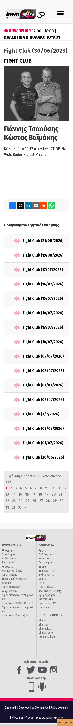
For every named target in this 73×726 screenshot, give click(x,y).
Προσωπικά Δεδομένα (14, 579)
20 (54, 494)
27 (41, 501)
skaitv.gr (43, 624)
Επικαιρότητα (46, 570)
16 (27, 494)
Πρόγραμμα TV (47, 603)
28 (48, 501)
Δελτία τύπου (9, 558)
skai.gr (42, 620)
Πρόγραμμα (9, 550)
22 (7, 501)
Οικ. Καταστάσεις (12, 570)
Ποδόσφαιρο (46, 554)
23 (14, 501)
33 (19, 507)
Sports (43, 566)
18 (40, 494)
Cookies (7, 583)
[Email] (36, 205)
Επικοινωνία (9, 562)
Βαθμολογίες (46, 574)
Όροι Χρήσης (9, 574)
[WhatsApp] (51, 205)
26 (34, 501)
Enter (42, 583)
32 (13, 507)
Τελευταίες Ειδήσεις (50, 591)
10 (52, 488)
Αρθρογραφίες (47, 595)
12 (65, 488)
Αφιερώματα (46, 599)
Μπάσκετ (44, 558)
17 (33, 494)
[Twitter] (21, 205)
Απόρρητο (65, 722)
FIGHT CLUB (18, 61)
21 (60, 494)
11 (58, 488)
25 (27, 501)
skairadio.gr (46, 628)
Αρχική (42, 550)
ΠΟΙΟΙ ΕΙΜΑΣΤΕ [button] (11, 544)
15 (20, 494)
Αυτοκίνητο (45, 562)
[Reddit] (44, 205)
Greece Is (7, 566)
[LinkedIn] (28, 205)
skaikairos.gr (46, 632)
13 (7, 494)
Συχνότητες (8, 554)
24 (21, 501)
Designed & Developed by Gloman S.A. (26, 707)
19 (47, 494)
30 (62, 501)
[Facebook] (13, 205)
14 (14, 494)
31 (7, 507)
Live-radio (44, 607)
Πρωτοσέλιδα (46, 587)
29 (55, 501)
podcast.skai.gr (48, 637)
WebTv (42, 579)
